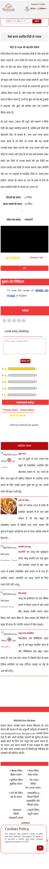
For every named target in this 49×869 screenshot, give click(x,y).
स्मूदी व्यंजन (33, 814)
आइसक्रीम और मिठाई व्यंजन (33, 803)
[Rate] (7, 257)
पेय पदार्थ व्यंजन (33, 788)
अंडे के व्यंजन (16, 797)
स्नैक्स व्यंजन (16, 775)
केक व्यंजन (33, 775)
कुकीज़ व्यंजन (16, 784)
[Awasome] (23, 320)
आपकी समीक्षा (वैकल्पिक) (17, 332)
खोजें (37, 21)
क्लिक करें (25, 361)
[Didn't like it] (4, 320)
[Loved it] (18, 320)
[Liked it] (14, 320)
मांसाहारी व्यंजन (16, 818)
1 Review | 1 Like (36, 257)
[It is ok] (9, 320)
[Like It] (24, 268)
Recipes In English (38, 4)
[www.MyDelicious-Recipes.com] (8, 4)
